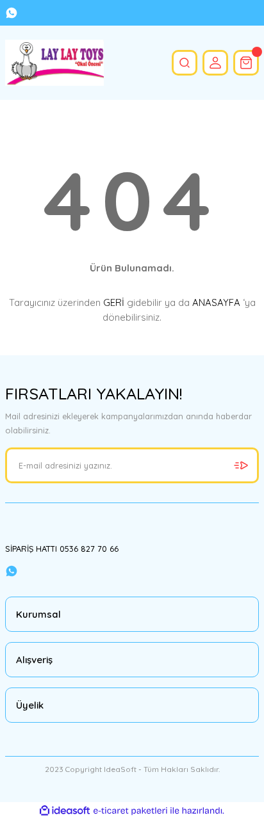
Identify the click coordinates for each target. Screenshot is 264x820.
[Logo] (54, 63)
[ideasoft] (64, 811)
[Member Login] (215, 63)
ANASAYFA (216, 302)
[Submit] (241, 465)
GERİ (113, 302)
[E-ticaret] (130, 811)
